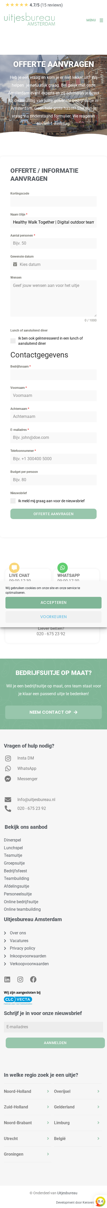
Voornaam (18, 388)
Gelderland (64, 1107)
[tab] (27, 1091)
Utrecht (11, 1138)
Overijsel (62, 1091)
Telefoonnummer (23, 451)
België (60, 1138)
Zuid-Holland (16, 1107)
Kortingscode (19, 193)
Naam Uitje (18, 214)
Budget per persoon (24, 472)
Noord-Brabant (18, 1122)
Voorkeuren (53, 616)
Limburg (62, 1122)
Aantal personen (22, 235)
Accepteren (54, 602)
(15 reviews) (34, 5)
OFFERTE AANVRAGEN (54, 514)
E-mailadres (19, 430)
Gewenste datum (22, 256)
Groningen (13, 1154)
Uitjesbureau (67, 1193)
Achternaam (19, 409)
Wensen (16, 277)
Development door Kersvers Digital (80, 1202)
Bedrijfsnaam (20, 366)
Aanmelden (55, 1043)
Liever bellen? (51, 628)
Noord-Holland (17, 1091)
